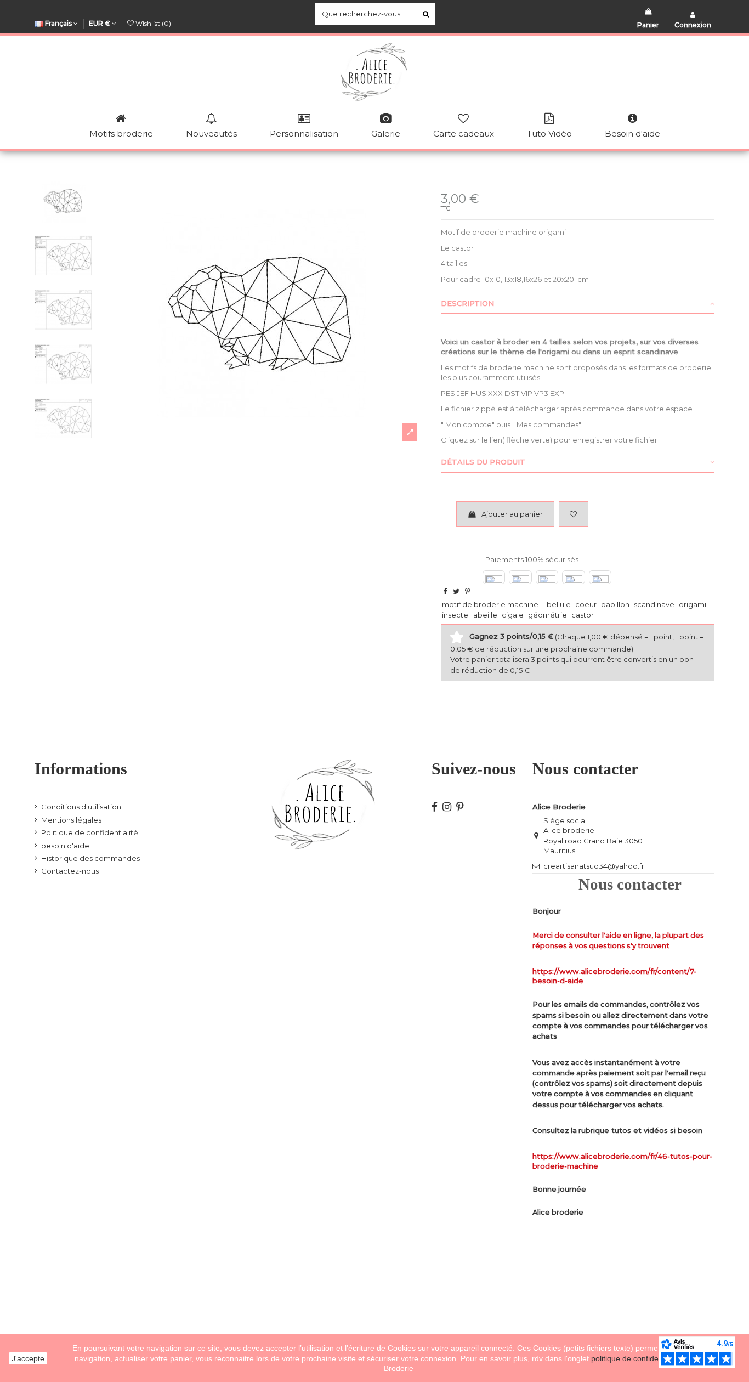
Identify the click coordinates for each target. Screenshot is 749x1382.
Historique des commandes (90, 858)
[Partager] (445, 591)
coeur (586, 604)
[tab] (577, 304)
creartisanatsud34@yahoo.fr (593, 866)
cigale (513, 614)
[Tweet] (456, 591)
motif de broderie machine (490, 604)
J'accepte (28, 1358)
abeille (485, 614)
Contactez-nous (70, 870)
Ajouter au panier (512, 513)
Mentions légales (71, 819)
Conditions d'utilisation (81, 806)
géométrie (547, 614)
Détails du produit (483, 461)
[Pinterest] (467, 591)
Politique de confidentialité (89, 832)
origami (692, 604)
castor (582, 614)
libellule (557, 604)
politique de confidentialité (637, 1358)
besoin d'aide (65, 845)
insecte (455, 614)
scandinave (654, 604)
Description (467, 303)
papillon (615, 604)
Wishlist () (152, 23)
